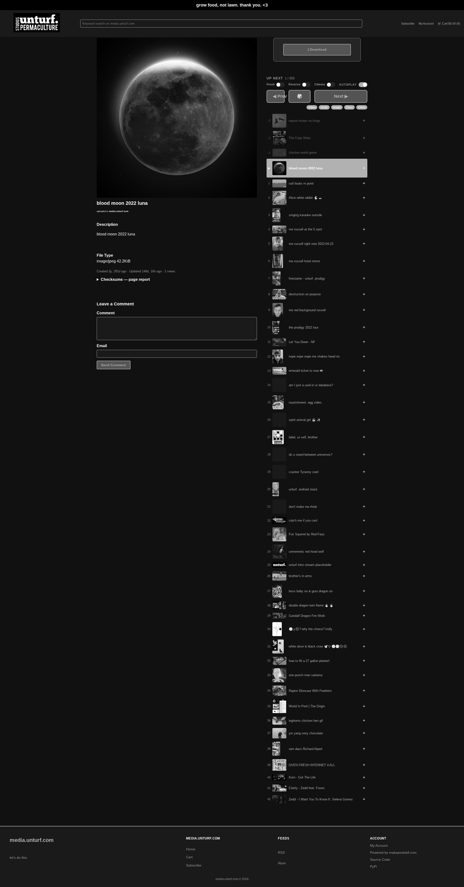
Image (337, 107)
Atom (282, 863)
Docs (349, 107)
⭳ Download (317, 49)
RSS (281, 852)
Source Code (380, 859)
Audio (324, 107)
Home (190, 849)
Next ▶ (341, 96)
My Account (426, 23)
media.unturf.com (118, 211)
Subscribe (407, 23)
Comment (106, 313)
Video (312, 107)
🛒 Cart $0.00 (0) (449, 23)
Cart (189, 857)
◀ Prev (279, 96)
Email (102, 346)
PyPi (373, 866)
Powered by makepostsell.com (393, 852)
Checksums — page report (125, 279)
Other (361, 107)
